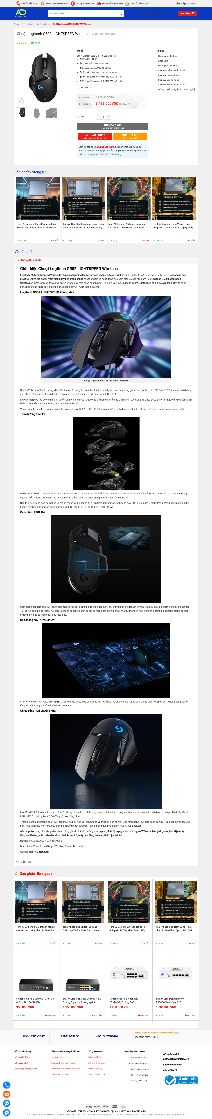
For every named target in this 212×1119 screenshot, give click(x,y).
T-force (147, 831)
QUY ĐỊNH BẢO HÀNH (85, 4)
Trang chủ (18, 24)
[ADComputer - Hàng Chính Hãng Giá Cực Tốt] (25, 13)
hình (130, 831)
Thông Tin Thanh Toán (57, 4)
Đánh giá (26, 861)
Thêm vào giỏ (113, 125)
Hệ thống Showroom (96, 1063)
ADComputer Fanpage (138, 1063)
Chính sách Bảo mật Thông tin (64, 1063)
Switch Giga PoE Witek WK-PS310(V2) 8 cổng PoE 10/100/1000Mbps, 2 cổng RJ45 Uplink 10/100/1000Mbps (126, 1000)
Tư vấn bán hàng (29, 4)
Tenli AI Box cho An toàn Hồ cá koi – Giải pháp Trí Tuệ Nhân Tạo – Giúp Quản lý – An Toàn (127, 226)
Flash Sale (163, 61)
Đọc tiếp (55, 240)
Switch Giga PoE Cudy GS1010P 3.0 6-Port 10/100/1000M (35, 1000)
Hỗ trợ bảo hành (21, 1063)
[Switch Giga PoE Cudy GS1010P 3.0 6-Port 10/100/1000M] (36, 974)
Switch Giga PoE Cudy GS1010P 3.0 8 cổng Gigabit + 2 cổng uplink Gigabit (82, 1000)
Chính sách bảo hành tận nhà (172, 84)
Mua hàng (51, 1015)
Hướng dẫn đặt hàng (168, 56)
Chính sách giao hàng (168, 80)
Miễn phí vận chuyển (112, 4)
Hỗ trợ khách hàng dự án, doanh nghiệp (177, 89)
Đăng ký (180, 4)
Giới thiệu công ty (95, 1069)
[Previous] (22, 77)
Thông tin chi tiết (31, 260)
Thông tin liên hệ (94, 1057)
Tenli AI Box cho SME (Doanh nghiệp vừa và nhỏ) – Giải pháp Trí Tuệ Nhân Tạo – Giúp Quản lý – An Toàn (36, 226)
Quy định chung (57, 1057)
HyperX (139, 831)
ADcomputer (27, 831)
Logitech (30, 24)
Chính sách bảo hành (60, 1074)
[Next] (66, 77)
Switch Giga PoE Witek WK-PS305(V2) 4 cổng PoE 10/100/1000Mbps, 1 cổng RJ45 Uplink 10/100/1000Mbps (173, 1000)
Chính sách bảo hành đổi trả (171, 70)
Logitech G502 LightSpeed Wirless (39, 275)
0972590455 (150, 13)
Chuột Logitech (43, 24)
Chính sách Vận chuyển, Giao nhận (65, 1069)
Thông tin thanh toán (96, 1074)
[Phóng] (21, 101)
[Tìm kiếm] (120, 13)
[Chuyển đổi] (17, 260)
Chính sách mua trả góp (169, 75)
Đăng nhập (190, 4)
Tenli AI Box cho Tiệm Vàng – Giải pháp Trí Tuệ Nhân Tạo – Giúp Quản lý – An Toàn (173, 226)
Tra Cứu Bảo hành (139, 4)
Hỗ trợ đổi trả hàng (22, 1057)
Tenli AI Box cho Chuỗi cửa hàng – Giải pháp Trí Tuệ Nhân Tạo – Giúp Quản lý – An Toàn (83, 226)
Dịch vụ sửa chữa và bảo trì (25, 1069)
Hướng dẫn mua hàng (168, 65)
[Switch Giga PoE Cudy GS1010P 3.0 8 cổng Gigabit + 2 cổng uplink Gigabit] (83, 974)
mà (125, 831)
